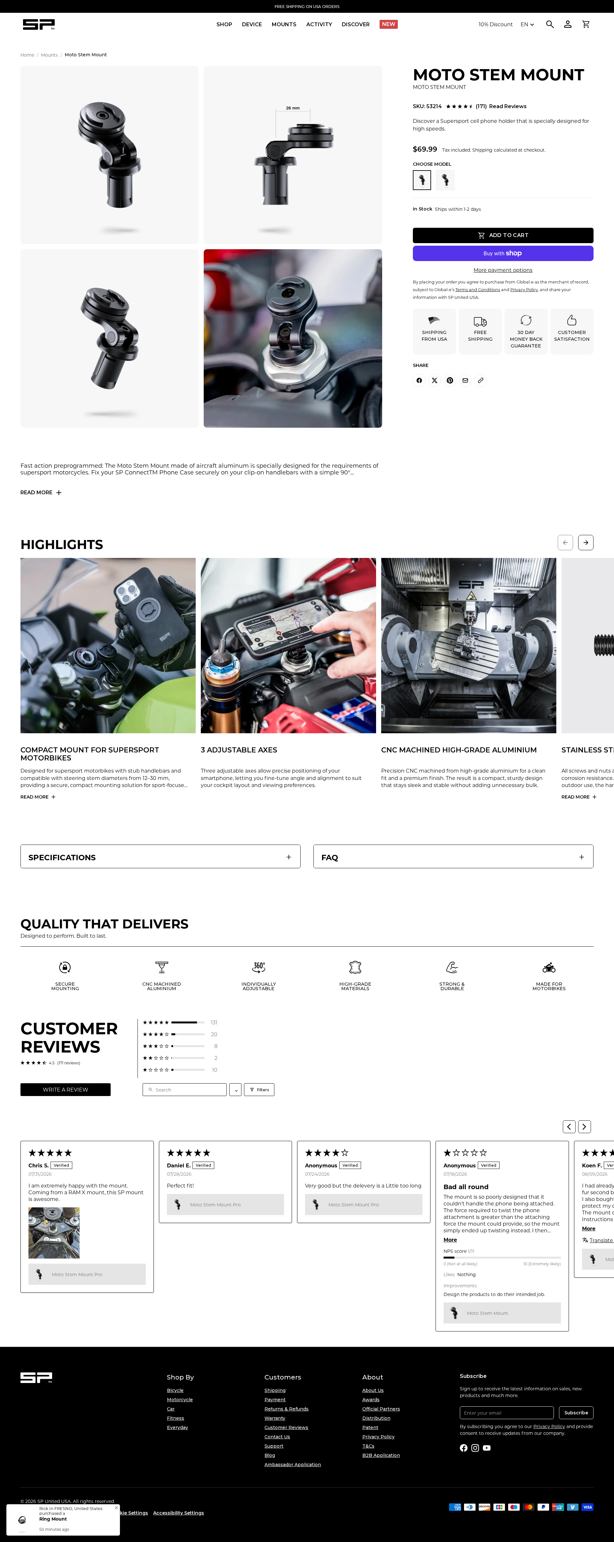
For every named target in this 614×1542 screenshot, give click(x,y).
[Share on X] (434, 380)
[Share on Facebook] (419, 380)
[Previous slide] (565, 542)
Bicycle (175, 1390)
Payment (275, 1400)
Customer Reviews (286, 1427)
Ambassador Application (292, 1464)
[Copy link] (480, 380)
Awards (371, 1400)
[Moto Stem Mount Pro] (445, 180)
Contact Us (277, 1437)
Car (171, 1409)
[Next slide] (586, 542)
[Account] (568, 24)
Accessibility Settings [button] (178, 1513)
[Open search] (550, 24)
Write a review (65, 1089)
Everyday (177, 1427)
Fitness (175, 1418)
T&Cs (368, 1446)
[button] (180, 1022)
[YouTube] (487, 1448)
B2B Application (381, 1455)
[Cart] (586, 24)
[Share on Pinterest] (450, 380)
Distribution (376, 1418)
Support (273, 1446)
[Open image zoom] (109, 155)
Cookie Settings (129, 1513)
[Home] (38, 24)
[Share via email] (465, 380)
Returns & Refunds (286, 1409)
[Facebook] (464, 1448)
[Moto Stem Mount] (422, 180)
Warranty (274, 1418)
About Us (373, 1390)
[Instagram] (475, 1448)
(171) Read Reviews (501, 106)
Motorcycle (180, 1400)
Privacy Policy (378, 1437)
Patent (370, 1427)
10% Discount (496, 24)
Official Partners (381, 1409)
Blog (269, 1455)
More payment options (503, 269)
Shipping (275, 1390)
